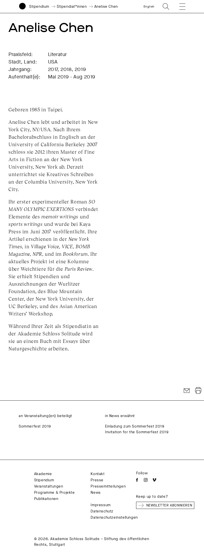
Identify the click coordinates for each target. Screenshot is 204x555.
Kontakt (97, 473)
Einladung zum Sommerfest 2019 (134, 426)
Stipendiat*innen (72, 6)
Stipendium (39, 6)
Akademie (43, 473)
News (96, 492)
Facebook (137, 480)
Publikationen (46, 498)
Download (198, 390)
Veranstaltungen (48, 486)
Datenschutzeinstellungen (114, 517)
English (149, 6)
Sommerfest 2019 (35, 426)
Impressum (100, 504)
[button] (178, 6)
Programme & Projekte (54, 492)
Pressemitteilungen (108, 486)
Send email (187, 390)
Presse (97, 480)
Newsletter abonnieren (169, 505)
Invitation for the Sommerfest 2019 (136, 432)
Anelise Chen (106, 6)
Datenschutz (102, 511)
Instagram (146, 480)
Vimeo (154, 480)
